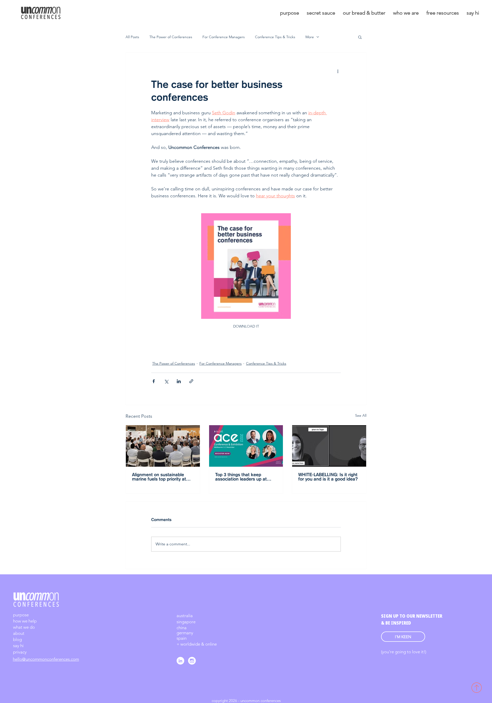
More (309, 37)
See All (360, 415)
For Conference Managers (223, 37)
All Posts (132, 37)
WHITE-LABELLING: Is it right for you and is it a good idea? (328, 477)
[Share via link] (191, 381)
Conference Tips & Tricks (275, 37)
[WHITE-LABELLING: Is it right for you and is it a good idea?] (329, 446)
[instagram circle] (192, 661)
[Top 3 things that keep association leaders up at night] (246, 446)
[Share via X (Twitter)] (166, 381)
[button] (359, 37)
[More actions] (338, 71)
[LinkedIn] (180, 661)
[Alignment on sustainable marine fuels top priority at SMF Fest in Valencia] (163, 446)
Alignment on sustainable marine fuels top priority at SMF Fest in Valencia (159, 477)
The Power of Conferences (170, 37)
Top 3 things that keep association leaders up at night (241, 477)
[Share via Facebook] (153, 381)
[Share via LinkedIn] (178, 381)
